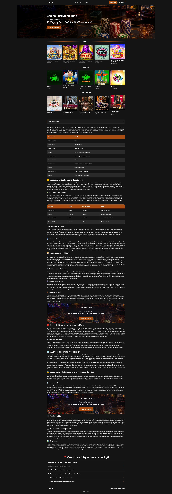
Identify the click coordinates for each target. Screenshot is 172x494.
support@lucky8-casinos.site (117, 488)
